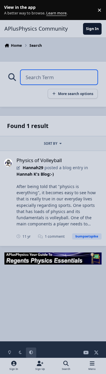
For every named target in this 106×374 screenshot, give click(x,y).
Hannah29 (33, 167)
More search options (75, 93)
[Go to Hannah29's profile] (8, 163)
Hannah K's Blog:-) (35, 174)
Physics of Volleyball (39, 160)
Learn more (11, 10)
